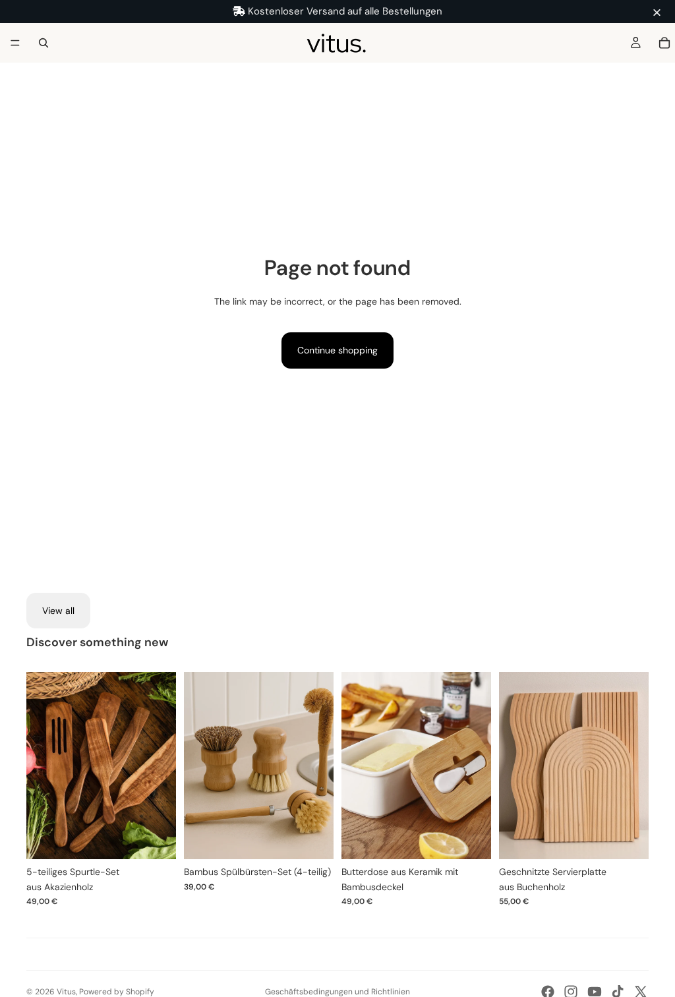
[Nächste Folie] (161, 765)
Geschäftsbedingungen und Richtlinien (337, 991)
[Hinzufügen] (155, 839)
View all (58, 611)
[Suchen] (43, 42)
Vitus (66, 991)
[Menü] (15, 43)
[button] (658, 13)
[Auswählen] (628, 839)
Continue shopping (337, 350)
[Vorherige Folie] (40, 765)
